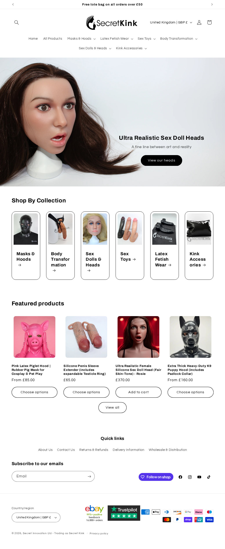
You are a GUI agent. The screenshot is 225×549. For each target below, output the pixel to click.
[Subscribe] (89, 476)
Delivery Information (128, 450)
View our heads (161, 160)
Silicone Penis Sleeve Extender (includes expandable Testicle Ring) (85, 370)
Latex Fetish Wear (162, 259)
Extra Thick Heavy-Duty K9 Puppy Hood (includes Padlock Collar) (190, 370)
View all (112, 407)
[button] (17, 22)
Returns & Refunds (93, 450)
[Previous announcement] (13, 4)
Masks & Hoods (25, 256)
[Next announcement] (212, 4)
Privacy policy (99, 533)
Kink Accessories (198, 259)
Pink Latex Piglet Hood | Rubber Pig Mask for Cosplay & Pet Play (31, 370)
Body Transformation (60, 259)
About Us (45, 450)
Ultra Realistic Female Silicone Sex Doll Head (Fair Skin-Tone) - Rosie (138, 370)
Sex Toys (125, 256)
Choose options (34, 392)
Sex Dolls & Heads (94, 259)
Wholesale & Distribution (168, 450)
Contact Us (66, 450)
